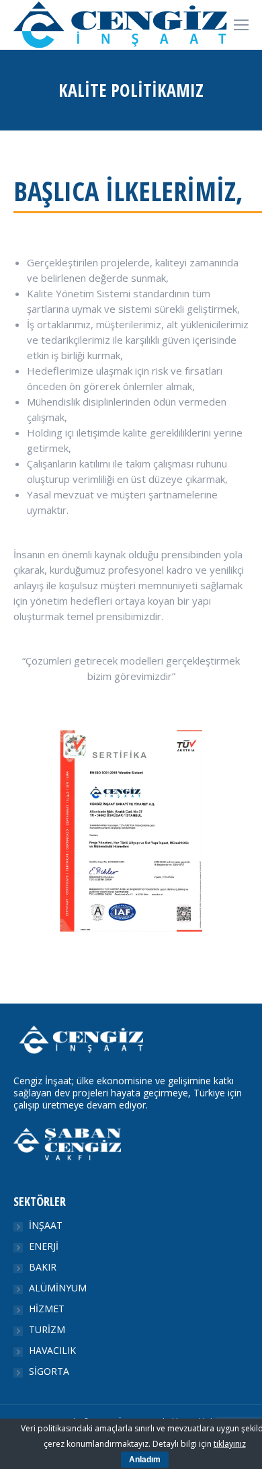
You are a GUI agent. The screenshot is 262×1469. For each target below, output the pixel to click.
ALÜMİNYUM (58, 1288)
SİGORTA (49, 1371)
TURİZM (47, 1330)
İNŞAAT (45, 1225)
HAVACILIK (52, 1351)
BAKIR (42, 1267)
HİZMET (46, 1309)
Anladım (145, 1459)
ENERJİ (43, 1246)
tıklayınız (230, 1443)
